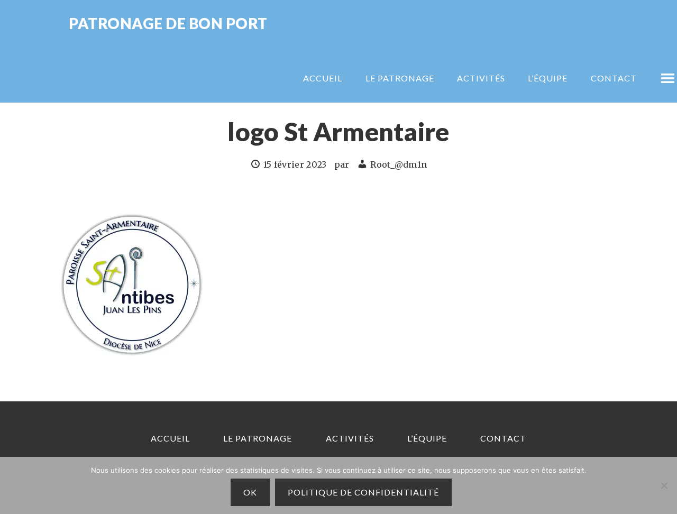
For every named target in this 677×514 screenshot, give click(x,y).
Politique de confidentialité (363, 492)
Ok (250, 492)
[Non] (663, 485)
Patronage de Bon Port (168, 24)
